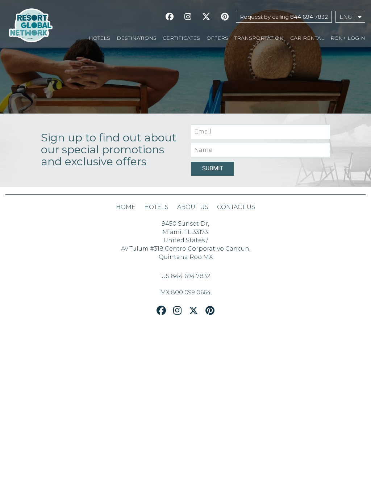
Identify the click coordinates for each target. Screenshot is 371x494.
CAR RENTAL (307, 38)
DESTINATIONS (137, 38)
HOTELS (99, 38)
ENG (345, 16)
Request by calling (284, 16)
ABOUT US (192, 207)
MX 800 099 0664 (185, 292)
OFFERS (217, 38)
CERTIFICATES (181, 38)
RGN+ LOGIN (347, 38)
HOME (126, 207)
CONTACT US (236, 207)
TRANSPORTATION (259, 38)
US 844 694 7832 (185, 276)
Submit (212, 168)
